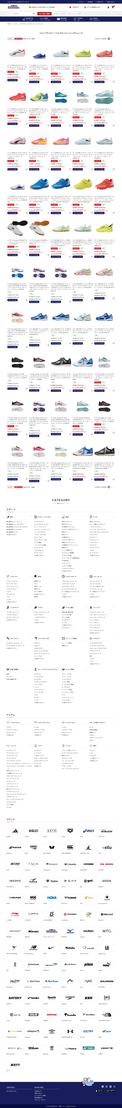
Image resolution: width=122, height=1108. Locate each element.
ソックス (92, 550)
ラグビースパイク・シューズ (41, 612)
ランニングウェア (94, 620)
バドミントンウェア (12, 589)
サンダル (9, 807)
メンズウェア (37, 674)
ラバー (36, 584)
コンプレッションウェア (40, 682)
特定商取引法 (38, 1097)
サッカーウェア (38, 537)
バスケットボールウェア (68, 584)
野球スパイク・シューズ (68, 542)
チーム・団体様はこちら (92, 7)
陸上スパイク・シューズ (13, 789)
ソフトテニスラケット (95, 527)
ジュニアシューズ (39, 689)
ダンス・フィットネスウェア (41, 651)
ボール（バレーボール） (96, 589)
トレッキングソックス (67, 763)
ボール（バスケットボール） (69, 589)
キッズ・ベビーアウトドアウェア (98, 648)
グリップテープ (94, 534)
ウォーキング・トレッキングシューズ (16, 794)
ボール (91, 727)
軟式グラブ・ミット (67, 524)
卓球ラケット (37, 581)
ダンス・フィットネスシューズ (42, 653)
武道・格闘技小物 (11, 679)
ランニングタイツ (94, 622)
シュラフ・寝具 (66, 682)
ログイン (81, 1)
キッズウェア (37, 679)
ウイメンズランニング (12, 753)
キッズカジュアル (11, 802)
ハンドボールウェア (12, 615)
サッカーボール (38, 547)
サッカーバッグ (38, 553)
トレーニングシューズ (40, 527)
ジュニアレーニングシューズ (42, 529)
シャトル (9, 591)
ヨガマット (37, 646)
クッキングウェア (66, 679)
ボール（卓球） (38, 591)
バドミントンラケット (12, 581)
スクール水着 (65, 617)
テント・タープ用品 (67, 689)
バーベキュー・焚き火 (68, 692)
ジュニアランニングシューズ (97, 617)
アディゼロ (55, 13)
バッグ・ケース (66, 563)
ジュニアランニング (12, 755)
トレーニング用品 (67, 643)
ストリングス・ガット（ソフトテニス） (99, 532)
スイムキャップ (66, 620)
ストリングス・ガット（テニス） (98, 529)
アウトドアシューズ (95, 651)
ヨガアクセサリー (39, 648)
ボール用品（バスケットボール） (70, 591)
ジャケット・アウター (12, 730)
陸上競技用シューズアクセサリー (16, 524)
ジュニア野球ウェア (67, 550)
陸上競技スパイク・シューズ (14, 521)
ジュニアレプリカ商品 (40, 545)
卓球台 (36, 597)
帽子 (91, 656)
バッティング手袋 (66, 555)
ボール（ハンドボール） (13, 617)
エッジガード (93, 537)
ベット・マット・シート (68, 697)
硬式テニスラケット (95, 521)
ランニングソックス (95, 625)
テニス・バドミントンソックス (70, 753)
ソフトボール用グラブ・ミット (70, 529)
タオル (91, 740)
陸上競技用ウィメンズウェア (14, 529)
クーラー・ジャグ (66, 676)
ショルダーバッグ (39, 755)
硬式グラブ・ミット (67, 521)
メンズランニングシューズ (97, 612)
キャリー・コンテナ (67, 674)
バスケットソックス (67, 758)
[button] (113, 38)
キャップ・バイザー (95, 547)
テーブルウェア (66, 687)
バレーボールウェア (95, 584)
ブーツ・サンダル (38, 692)
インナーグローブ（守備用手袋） (71, 558)
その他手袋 (65, 560)
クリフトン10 (62, 13)
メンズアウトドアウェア (96, 643)
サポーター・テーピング (96, 737)
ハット (91, 753)
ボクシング (10, 676)
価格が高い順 (26, 38)
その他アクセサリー (12, 534)
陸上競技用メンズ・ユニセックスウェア (17, 527)
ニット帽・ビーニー (95, 758)
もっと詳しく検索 (44, 14)
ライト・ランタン (66, 700)
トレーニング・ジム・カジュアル (15, 799)
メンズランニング (11, 750)
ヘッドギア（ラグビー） (40, 617)
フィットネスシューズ (12, 786)
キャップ (36, 697)
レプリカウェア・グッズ (68, 586)
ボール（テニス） (94, 553)
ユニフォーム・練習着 (68, 553)
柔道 (8, 674)
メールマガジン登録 (40, 1095)
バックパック (37, 750)
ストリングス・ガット (12, 584)
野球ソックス (65, 755)
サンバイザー (93, 755)
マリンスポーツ (66, 628)
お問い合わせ (111, 1)
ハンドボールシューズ (13, 612)
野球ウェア (65, 547)
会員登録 (90, 1)
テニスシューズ (94, 540)
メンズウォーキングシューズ (14, 643)
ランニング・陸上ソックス (69, 750)
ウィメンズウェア (38, 676)
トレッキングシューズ (95, 653)
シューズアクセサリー (40, 532)
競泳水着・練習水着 (67, 612)
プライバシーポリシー (40, 1100)
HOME (9, 24)
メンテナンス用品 (67, 566)
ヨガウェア (37, 643)
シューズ (15, 24)
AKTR (79, 13)
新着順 (33, 38)
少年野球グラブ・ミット (68, 527)
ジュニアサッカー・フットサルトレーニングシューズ (19, 767)
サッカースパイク (39, 521)
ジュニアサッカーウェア (40, 540)
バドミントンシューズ (72, 13)
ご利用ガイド (99, 1)
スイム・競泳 (10, 804)
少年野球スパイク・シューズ (69, 545)
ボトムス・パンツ (11, 732)
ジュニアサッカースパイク (41, 524)
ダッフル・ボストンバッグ (41, 761)
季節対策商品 (93, 730)
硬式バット (65, 532)
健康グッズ (65, 646)
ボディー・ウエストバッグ (41, 758)
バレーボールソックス (68, 761)
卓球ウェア (37, 589)
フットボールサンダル (40, 534)
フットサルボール (39, 550)
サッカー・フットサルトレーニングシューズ (18, 763)
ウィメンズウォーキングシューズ (15, 646)
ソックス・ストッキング (68, 568)
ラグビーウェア (38, 615)
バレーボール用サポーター (97, 586)
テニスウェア (93, 545)
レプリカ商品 (37, 542)
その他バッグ (37, 766)
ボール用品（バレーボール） (97, 591)
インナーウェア (38, 656)
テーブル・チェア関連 (68, 684)
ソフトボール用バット (68, 540)
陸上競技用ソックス (12, 532)
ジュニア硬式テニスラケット (97, 524)
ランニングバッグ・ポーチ (96, 630)
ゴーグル (64, 622)
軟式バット (65, 534)
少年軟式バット (66, 537)
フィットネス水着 (66, 615)
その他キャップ (94, 761)
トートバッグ (37, 753)
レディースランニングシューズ (98, 615)
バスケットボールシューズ (69, 581)
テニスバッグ (93, 542)
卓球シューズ (38, 586)
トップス (9, 727)
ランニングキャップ (95, 628)
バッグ (8, 597)
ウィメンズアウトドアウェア (97, 646)
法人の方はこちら (11, 1091)
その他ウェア (10, 735)
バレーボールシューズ (96, 581)
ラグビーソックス (66, 766)
